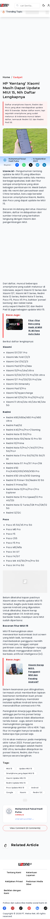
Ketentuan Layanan (31, 874)
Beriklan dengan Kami (12, 891)
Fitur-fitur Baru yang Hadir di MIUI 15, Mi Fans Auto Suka (35, 327)
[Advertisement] (25, 48)
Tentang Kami (14, 872)
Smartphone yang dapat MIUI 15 (20, 773)
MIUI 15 (9, 769)
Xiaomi (23, 792)
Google (9, 792)
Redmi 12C (38, 792)
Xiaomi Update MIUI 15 (16, 778)
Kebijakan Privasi (14, 881)
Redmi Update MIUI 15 (16, 783)
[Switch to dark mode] (43, 5)
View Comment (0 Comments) (25, 828)
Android (34, 788)
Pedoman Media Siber (34, 883)
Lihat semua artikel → (24, 819)
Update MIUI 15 (25, 769)
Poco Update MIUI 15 (15, 788)
